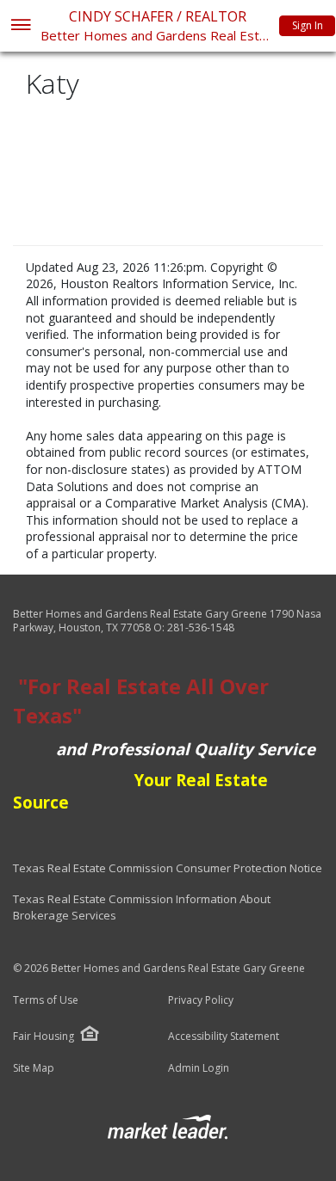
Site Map (33, 1068)
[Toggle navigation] (20, 26)
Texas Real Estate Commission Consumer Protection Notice (167, 868)
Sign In (307, 25)
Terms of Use (45, 1000)
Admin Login (198, 1068)
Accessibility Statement (223, 1036)
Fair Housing (43, 1036)
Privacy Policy (200, 1000)
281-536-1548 (200, 627)
